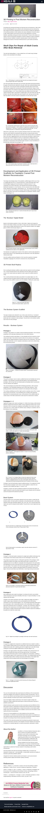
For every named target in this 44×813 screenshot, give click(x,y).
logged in (11, 797)
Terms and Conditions (8, 804)
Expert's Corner (13, 21)
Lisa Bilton (7, 23)
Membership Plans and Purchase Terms (12, 806)
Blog (9, 21)
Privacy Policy (17, 804)
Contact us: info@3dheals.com (28, 806)
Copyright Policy (25, 804)
